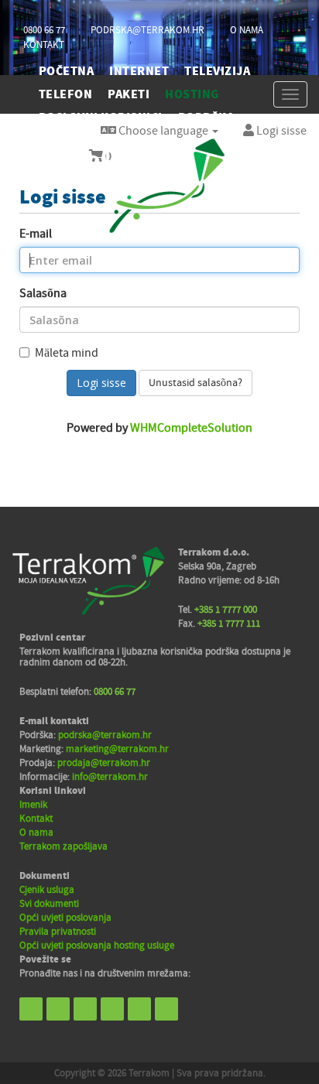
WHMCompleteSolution (191, 428)
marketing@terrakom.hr (117, 749)
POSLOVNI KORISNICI (101, 117)
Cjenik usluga (46, 890)
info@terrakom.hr (110, 777)
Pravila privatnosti (57, 931)
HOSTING (191, 94)
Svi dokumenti (49, 904)
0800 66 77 (44, 30)
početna (66, 71)
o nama (246, 30)
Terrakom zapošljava (63, 846)
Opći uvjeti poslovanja (65, 917)
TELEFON (65, 94)
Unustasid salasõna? (195, 383)
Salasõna (43, 293)
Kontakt (36, 818)
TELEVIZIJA (217, 71)
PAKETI (128, 94)
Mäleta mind (66, 353)
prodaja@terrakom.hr (103, 763)
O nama (36, 832)
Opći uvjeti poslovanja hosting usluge (96, 945)
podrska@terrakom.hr (147, 30)
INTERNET (139, 71)
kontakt (43, 45)
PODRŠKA (206, 117)
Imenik (33, 804)
